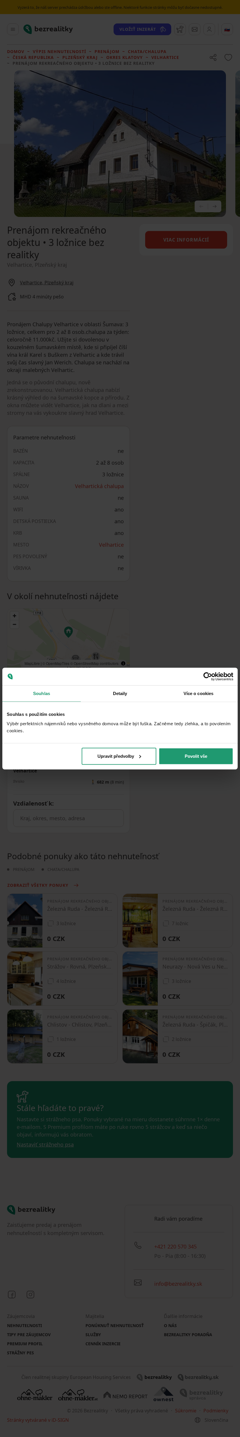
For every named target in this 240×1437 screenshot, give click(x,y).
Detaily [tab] (120, 693)
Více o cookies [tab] (198, 693)
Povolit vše (196, 755)
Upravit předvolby (115, 755)
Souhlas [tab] (41, 693)
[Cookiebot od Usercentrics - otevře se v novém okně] (207, 676)
